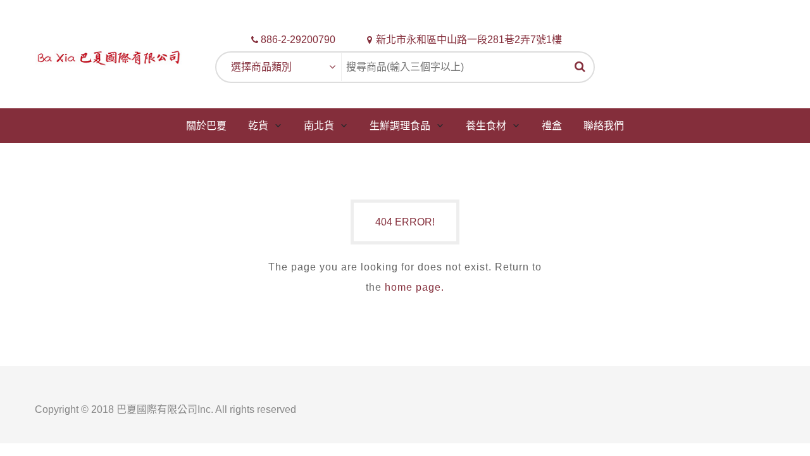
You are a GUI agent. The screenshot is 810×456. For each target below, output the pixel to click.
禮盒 (552, 125)
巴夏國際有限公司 (156, 409)
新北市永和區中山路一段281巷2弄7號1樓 (469, 39)
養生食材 (486, 125)
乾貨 (258, 125)
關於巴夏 (206, 125)
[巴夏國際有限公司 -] (109, 56)
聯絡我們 (603, 125)
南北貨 (319, 125)
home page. (414, 287)
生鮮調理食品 (400, 125)
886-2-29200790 (298, 39)
